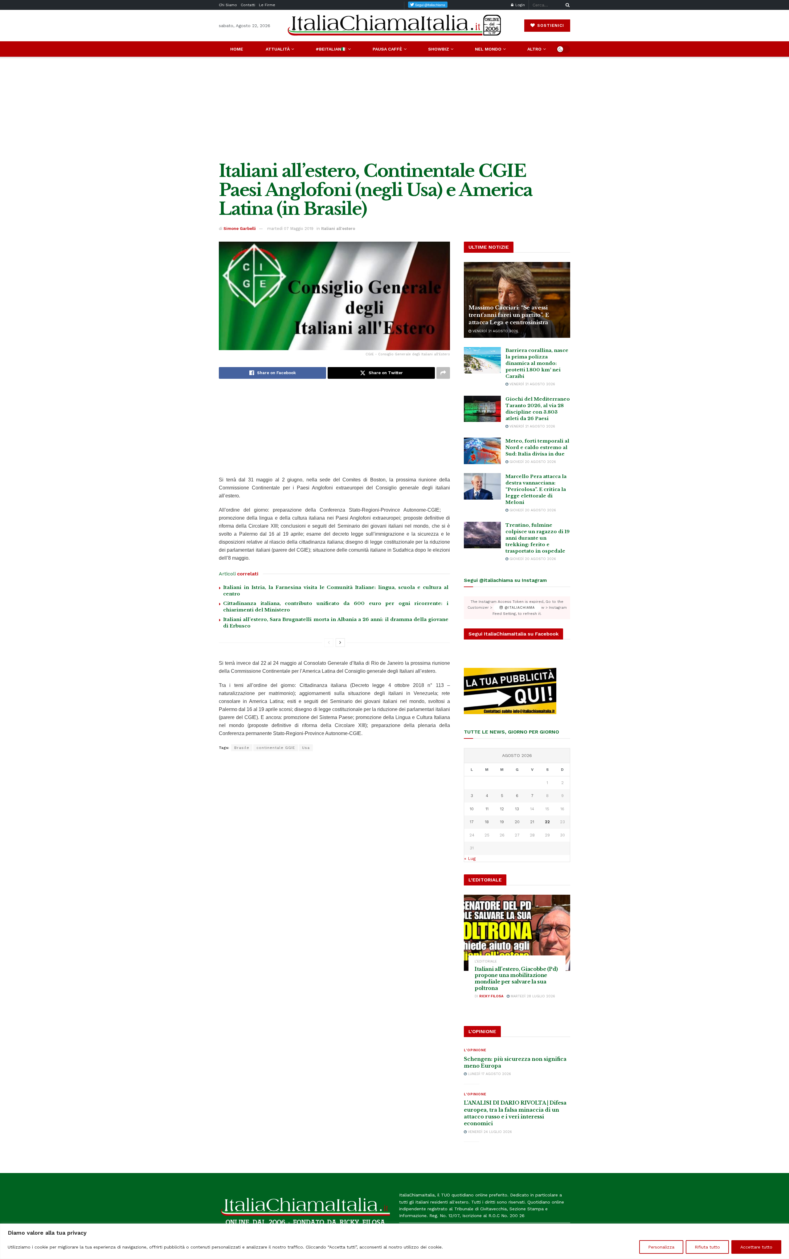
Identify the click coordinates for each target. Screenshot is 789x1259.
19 (502, 822)
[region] (394, 1241)
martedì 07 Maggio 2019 (290, 228)
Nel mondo (488, 49)
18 (487, 822)
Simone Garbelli (239, 228)
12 (502, 809)
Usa (306, 748)
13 (517, 809)
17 (472, 822)
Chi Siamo (228, 5)
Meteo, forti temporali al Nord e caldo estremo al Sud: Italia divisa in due (537, 447)
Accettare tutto (756, 1247)
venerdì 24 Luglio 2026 (489, 1132)
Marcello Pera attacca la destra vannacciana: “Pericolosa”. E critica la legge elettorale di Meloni (535, 489)
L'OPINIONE (475, 1050)
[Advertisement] (394, 109)
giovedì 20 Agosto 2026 (532, 462)
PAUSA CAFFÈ (387, 49)
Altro (534, 49)
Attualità (278, 49)
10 (472, 809)
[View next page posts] (340, 642)
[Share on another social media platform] (443, 373)
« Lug (470, 858)
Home (236, 49)
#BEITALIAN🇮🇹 (331, 49)
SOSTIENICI (550, 25)
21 (532, 822)
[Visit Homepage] (394, 25)
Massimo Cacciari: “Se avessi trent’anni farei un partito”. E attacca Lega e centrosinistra (508, 315)
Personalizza (661, 1247)
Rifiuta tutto (707, 1247)
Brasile (241, 748)
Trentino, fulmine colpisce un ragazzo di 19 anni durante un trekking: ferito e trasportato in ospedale (537, 538)
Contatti (248, 5)
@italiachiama (519, 608)
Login (519, 5)
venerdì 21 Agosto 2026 (494, 331)
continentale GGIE (275, 748)
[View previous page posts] (328, 642)
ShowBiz (438, 49)
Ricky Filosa (491, 996)
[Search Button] (566, 5)
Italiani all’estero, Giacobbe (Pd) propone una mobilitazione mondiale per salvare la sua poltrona (516, 978)
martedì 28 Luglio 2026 (532, 996)
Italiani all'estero (338, 228)
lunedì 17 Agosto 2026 (489, 1074)
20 (517, 822)
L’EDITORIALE (486, 961)
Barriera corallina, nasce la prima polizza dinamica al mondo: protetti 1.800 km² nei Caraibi (536, 363)
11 (487, 809)
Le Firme (267, 5)
